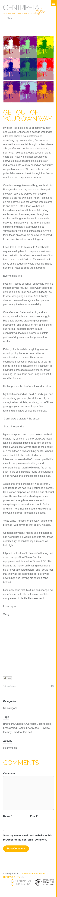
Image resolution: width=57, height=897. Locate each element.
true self (27, 732)
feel (37, 728)
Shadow (17, 732)
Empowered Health (14, 728)
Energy (30, 728)
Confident (31, 724)
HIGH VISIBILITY (11, 877)
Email (34, 816)
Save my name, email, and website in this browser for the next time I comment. (27, 837)
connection (44, 724)
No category (10, 708)
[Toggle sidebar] (54, 3)
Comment (9, 773)
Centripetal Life (24, 10)
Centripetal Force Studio (33, 873)
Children (20, 724)
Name (7, 816)
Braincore (8, 724)
